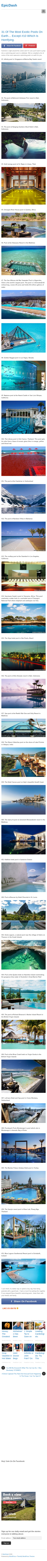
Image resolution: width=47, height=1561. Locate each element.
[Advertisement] (18, 1421)
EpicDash (9, 5)
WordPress (12, 1556)
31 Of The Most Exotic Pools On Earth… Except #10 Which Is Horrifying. (22, 35)
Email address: (6, 1538)
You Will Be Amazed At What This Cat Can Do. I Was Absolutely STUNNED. (22, 1369)
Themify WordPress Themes (26, 1556)
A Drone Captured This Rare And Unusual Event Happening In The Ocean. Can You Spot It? (23, 1375)
